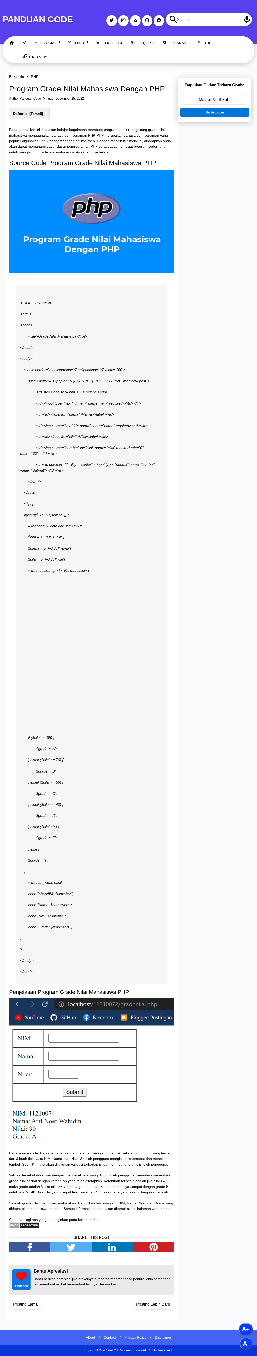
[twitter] (111, 20)
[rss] (135, 20)
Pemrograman (43, 43)
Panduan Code (38, 19)
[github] (147, 20)
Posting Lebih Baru (153, 1304)
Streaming (37, 57)
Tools (210, 43)
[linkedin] (112, 1247)
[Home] (12, 43)
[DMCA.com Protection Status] (24, 1227)
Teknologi (112, 43)
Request (146, 43)
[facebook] (159, 20)
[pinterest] (153, 1247)
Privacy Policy (135, 1337)
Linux (80, 43)
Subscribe (214, 112)
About (90, 1337)
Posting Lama (25, 1304)
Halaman (178, 43)
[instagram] (123, 20)
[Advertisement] (214, 160)
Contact (110, 1337)
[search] (173, 19)
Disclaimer (163, 1337)
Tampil (36, 114)
